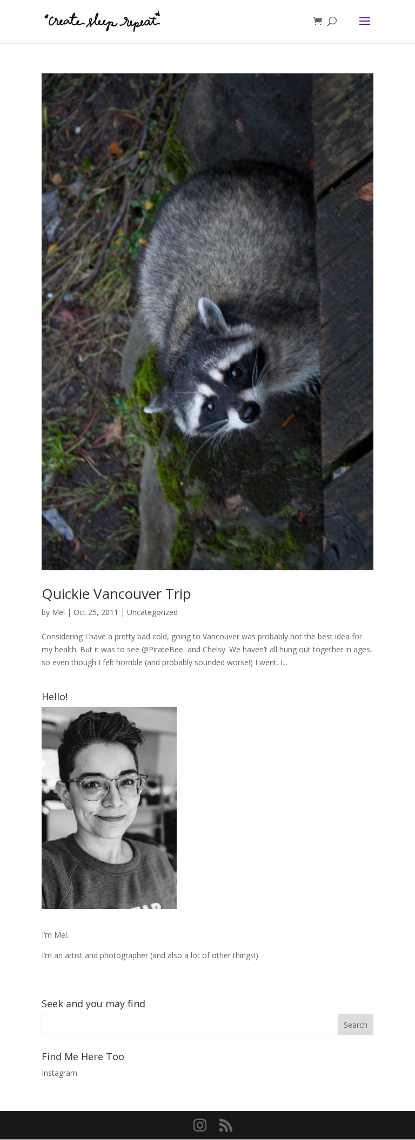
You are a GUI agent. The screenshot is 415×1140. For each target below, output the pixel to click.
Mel (58, 612)
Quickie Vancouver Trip (116, 593)
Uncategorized (152, 612)
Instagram (59, 1073)
